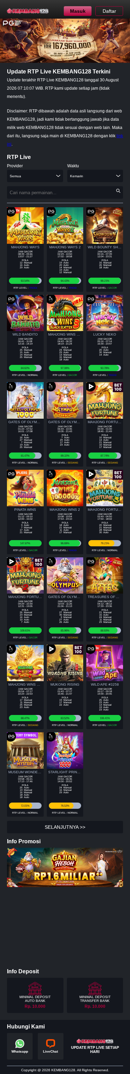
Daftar (109, 11)
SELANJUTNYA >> (65, 827)
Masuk (78, 11)
